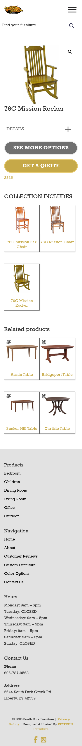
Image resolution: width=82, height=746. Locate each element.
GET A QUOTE (41, 166)
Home (9, 540)
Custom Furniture (20, 565)
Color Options (16, 574)
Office (9, 508)
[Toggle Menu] (72, 9)
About (9, 548)
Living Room (15, 499)
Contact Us (13, 582)
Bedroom (12, 474)
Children (12, 482)
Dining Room (15, 491)
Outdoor (11, 516)
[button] (70, 52)
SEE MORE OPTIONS (41, 148)
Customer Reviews (21, 557)
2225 (8, 178)
